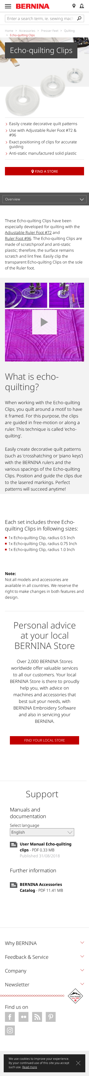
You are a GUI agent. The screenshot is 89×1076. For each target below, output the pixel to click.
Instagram (10, 1030)
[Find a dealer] (74, 6)
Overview (12, 199)
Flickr (23, 1017)
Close (78, 1063)
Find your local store (44, 740)
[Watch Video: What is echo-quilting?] (44, 322)
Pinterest (51, 1017)
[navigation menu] (8, 6)
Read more (29, 1067)
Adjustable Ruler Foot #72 (28, 232)
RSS (37, 1017)
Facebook (10, 1017)
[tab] (44, 944)
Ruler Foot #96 (18, 238)
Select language (24, 825)
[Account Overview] (82, 6)
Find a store (46, 171)
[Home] (33, 6)
